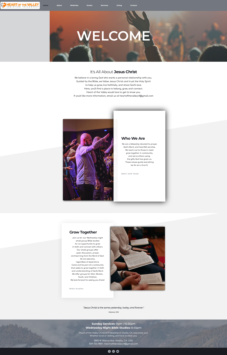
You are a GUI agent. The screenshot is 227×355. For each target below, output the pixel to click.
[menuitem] (45, 5)
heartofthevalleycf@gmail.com (121, 344)
